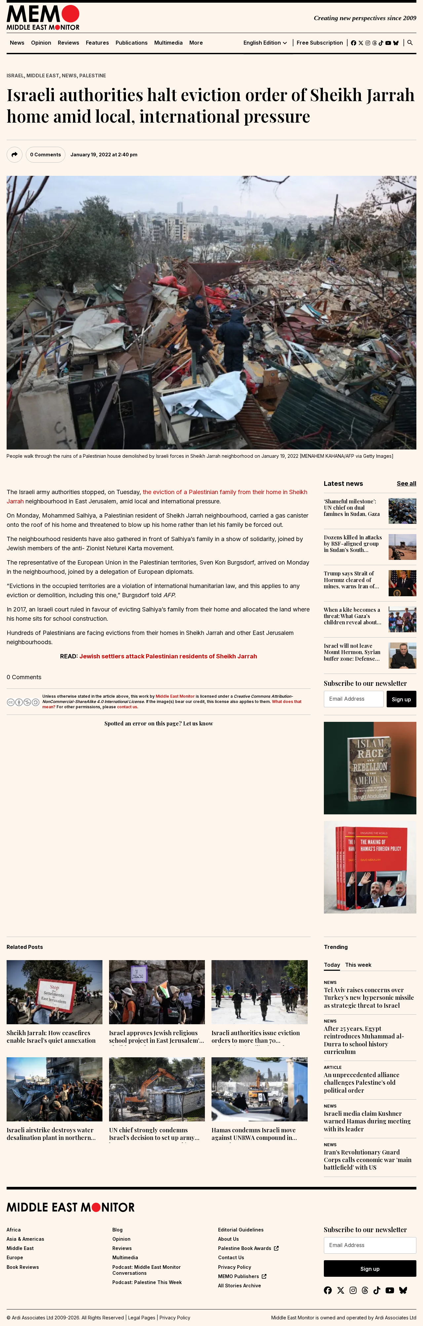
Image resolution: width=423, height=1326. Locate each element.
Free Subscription (320, 43)
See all (406, 483)
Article (333, 1067)
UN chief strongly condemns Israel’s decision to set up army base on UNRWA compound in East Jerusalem (156, 1134)
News (17, 43)
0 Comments (45, 154)
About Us (228, 1239)
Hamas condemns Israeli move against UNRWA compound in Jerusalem (254, 1134)
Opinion (41, 43)
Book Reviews (23, 1267)
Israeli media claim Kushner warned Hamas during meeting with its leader (367, 1121)
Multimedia (168, 43)
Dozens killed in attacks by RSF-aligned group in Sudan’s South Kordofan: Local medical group (353, 543)
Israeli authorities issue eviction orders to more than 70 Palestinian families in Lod (256, 1037)
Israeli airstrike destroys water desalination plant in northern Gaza (50, 1134)
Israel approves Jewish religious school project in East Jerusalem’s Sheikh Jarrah (155, 1037)
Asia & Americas (25, 1239)
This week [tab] (358, 964)
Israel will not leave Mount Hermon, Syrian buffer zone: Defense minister (352, 652)
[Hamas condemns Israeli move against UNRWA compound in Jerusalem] (259, 1089)
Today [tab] (332, 964)
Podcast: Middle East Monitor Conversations (146, 1270)
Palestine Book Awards (244, 1248)
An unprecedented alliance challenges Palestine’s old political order (362, 1082)
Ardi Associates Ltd (395, 1317)
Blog (117, 1229)
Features (97, 43)
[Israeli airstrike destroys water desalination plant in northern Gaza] (54, 1089)
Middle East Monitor (175, 696)
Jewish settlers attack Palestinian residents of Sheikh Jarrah (168, 656)
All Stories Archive (239, 1285)
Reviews (68, 43)
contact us (127, 706)
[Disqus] (159, 819)
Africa (14, 1229)
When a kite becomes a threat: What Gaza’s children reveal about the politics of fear (352, 616)
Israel (15, 75)
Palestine (92, 75)
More (196, 43)
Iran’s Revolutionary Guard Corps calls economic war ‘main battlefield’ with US (367, 1160)
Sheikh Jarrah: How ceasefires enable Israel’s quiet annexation (51, 1036)
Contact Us (231, 1257)
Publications (132, 43)
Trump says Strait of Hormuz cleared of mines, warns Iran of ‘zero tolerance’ (349, 579)
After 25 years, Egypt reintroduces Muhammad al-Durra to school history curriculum (364, 1040)
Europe (15, 1257)
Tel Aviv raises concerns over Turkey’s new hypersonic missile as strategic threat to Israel (369, 997)
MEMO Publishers (238, 1276)
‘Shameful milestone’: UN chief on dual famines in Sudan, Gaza (352, 507)
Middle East (42, 75)
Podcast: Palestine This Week (147, 1282)
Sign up (401, 699)
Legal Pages (141, 1317)
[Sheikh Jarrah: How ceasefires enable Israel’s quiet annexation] (54, 992)
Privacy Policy (234, 1267)
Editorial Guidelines (241, 1229)
